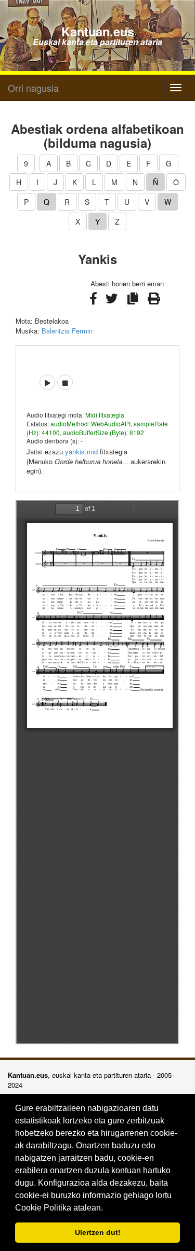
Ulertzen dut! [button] (98, 1232)
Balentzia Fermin (67, 331)
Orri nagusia (33, 87)
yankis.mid (81, 451)
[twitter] (112, 303)
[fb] (94, 303)
